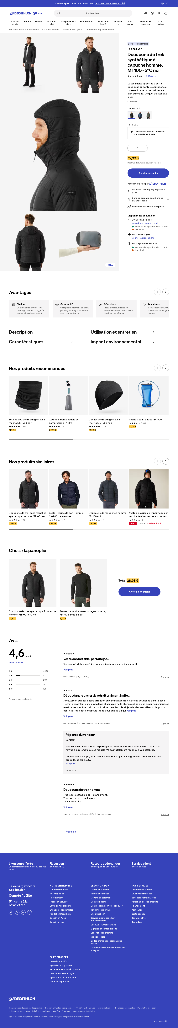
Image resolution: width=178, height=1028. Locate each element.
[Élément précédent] (157, 292)
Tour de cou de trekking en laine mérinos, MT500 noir (27, 421)
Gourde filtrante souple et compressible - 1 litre (63, 421)
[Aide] (152, 13)
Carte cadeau (160, 22)
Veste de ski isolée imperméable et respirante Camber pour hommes (148, 515)
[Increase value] (144, 148)
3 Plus (110, 265)
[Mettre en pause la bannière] (162, 3)
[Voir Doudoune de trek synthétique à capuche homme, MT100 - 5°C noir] (32, 583)
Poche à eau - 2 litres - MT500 (145, 419)
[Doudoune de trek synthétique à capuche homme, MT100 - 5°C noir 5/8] (89, 241)
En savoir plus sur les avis (20, 699)
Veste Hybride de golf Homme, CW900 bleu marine (66, 515)
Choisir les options (139, 591)
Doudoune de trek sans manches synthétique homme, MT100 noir (27, 515)
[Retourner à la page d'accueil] (26, 13)
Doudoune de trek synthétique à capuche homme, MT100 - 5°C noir (32, 613)
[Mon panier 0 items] (165, 13)
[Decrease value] (131, 148)
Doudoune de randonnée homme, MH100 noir (108, 515)
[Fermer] (167, 3)
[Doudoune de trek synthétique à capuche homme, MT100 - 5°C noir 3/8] (59, 152)
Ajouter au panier (148, 173)
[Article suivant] (165, 292)
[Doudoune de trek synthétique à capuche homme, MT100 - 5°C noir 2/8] (29, 63)
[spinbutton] (137, 148)
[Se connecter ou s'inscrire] (159, 13)
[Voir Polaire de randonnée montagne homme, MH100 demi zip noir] (83, 583)
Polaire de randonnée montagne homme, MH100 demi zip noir (83, 613)
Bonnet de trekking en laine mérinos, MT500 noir (104, 421)
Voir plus (70, 763)
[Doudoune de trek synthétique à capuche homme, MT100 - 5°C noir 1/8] (89, 63)
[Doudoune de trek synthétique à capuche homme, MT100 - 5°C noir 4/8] (29, 241)
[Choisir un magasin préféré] (145, 13)
